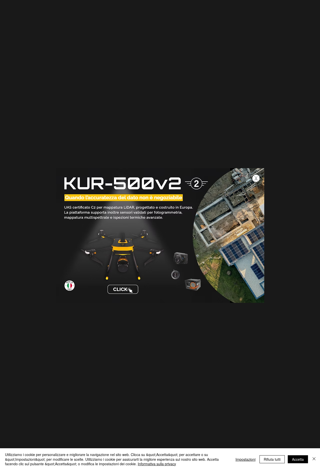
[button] (256, 178)
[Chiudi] (314, 459)
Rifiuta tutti (272, 459)
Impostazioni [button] (246, 459)
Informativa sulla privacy (157, 463)
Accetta (298, 459)
